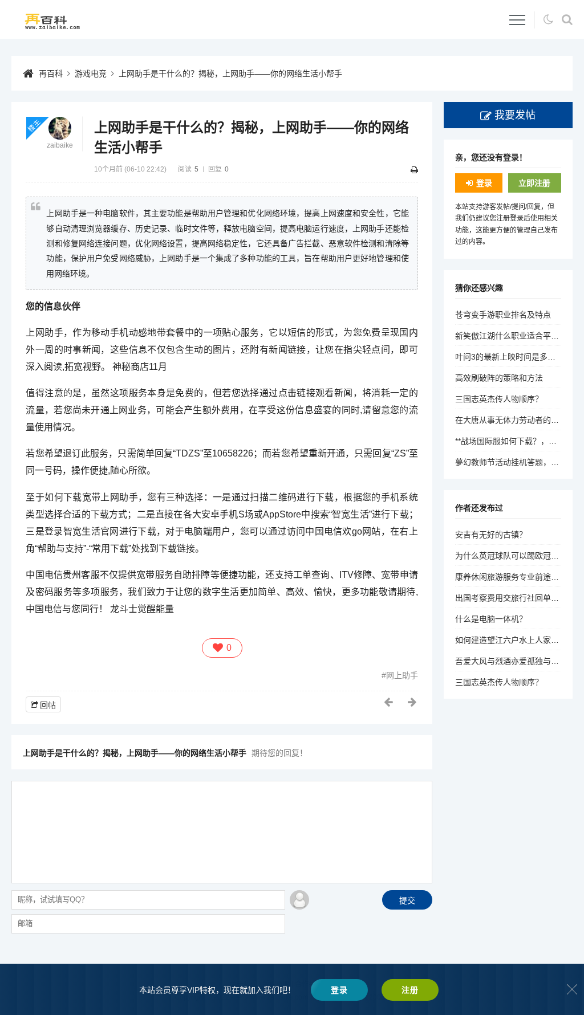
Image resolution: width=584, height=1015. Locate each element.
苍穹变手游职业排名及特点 (503, 314)
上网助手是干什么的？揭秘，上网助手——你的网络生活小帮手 (230, 73)
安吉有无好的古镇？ (491, 534)
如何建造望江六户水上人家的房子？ (519, 640)
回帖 (48, 705)
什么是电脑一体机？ (491, 618)
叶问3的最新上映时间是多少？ (509, 356)
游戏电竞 (91, 73)
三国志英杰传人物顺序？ (499, 398)
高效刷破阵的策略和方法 (499, 377)
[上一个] (389, 702)
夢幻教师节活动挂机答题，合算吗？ (519, 462)
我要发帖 (515, 115)
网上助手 (402, 675)
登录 (484, 182)
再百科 (51, 73)
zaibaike (60, 145)
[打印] (414, 169)
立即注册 (534, 182)
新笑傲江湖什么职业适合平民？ (511, 335)
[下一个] (413, 702)
